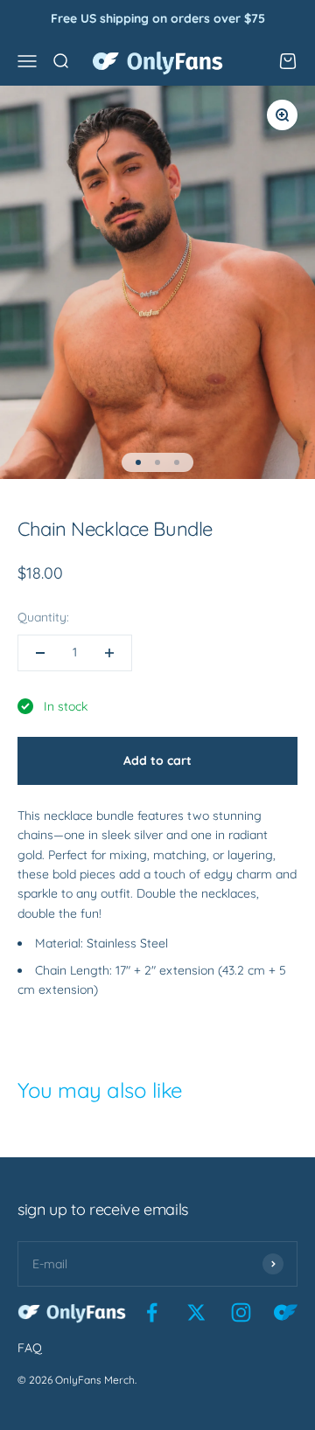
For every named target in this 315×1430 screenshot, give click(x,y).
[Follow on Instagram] (241, 1312)
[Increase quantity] (109, 652)
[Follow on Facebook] (152, 1312)
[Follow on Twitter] (196, 1312)
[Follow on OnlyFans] (286, 1312)
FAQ (30, 1348)
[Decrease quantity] (40, 652)
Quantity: (43, 617)
